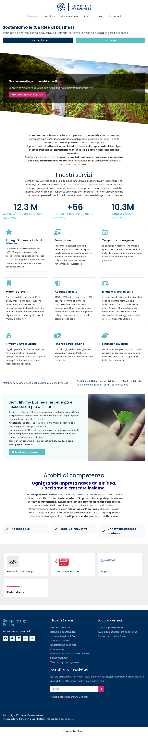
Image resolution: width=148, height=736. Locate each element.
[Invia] (101, 689)
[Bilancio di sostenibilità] (105, 283)
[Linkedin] (18, 638)
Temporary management (119, 240)
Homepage (33, 16)
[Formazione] (58, 232)
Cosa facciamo (69, 16)
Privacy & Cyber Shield (21, 344)
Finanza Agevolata (115, 344)
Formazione (63, 240)
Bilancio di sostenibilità (117, 291)
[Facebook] (5, 638)
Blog (100, 16)
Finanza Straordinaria (69, 344)
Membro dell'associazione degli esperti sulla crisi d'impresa (35, 382)
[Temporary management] (105, 232)
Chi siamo (50, 16)
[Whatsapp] (25, 638)
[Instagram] (32, 638)
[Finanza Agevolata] (105, 335)
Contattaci (115, 16)
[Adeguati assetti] (58, 283)
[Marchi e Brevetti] (9, 283)
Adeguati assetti (66, 291)
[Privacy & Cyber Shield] (9, 335)
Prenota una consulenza (27, 94)
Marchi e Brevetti (17, 291)
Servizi (87, 16)
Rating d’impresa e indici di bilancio (24, 241)
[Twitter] (12, 638)
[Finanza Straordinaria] (58, 335)
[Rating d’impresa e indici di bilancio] (9, 232)
